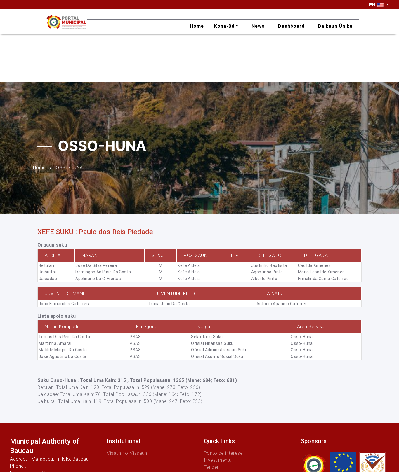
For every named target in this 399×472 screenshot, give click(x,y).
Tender (211, 467)
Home (39, 167)
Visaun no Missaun (127, 453)
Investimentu (218, 460)
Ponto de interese (223, 453)
